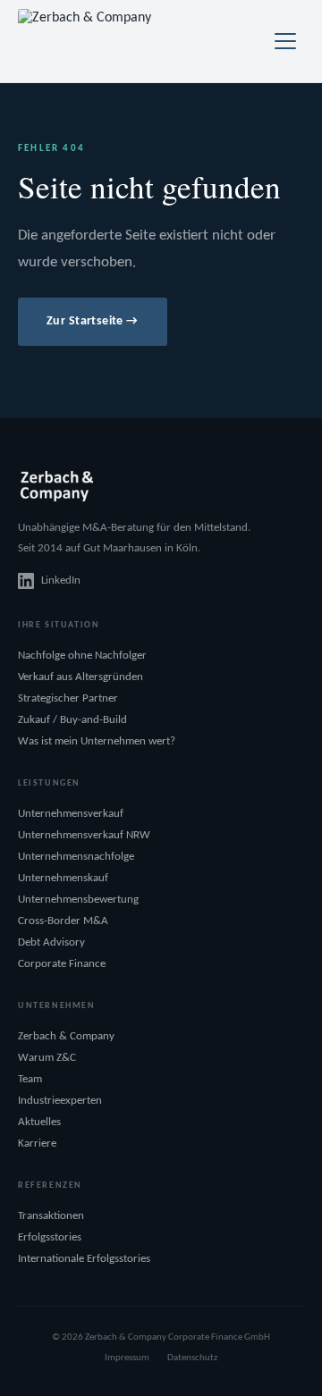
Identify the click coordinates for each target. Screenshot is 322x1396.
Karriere (37, 1143)
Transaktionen (51, 1216)
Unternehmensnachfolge (76, 856)
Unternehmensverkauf (70, 814)
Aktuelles (39, 1122)
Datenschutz (192, 1358)
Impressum (127, 1358)
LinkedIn (60, 580)
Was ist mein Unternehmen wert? (96, 741)
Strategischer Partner (68, 698)
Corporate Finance (62, 964)
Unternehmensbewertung (78, 899)
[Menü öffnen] (285, 41)
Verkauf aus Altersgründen (80, 677)
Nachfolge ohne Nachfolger (82, 655)
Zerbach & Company (66, 1036)
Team (30, 1079)
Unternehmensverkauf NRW (84, 835)
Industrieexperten (60, 1100)
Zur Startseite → (93, 321)
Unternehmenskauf (63, 878)
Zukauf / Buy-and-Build (72, 720)
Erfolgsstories (49, 1237)
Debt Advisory (51, 942)
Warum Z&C (47, 1058)
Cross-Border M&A (63, 921)
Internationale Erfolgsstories (84, 1259)
